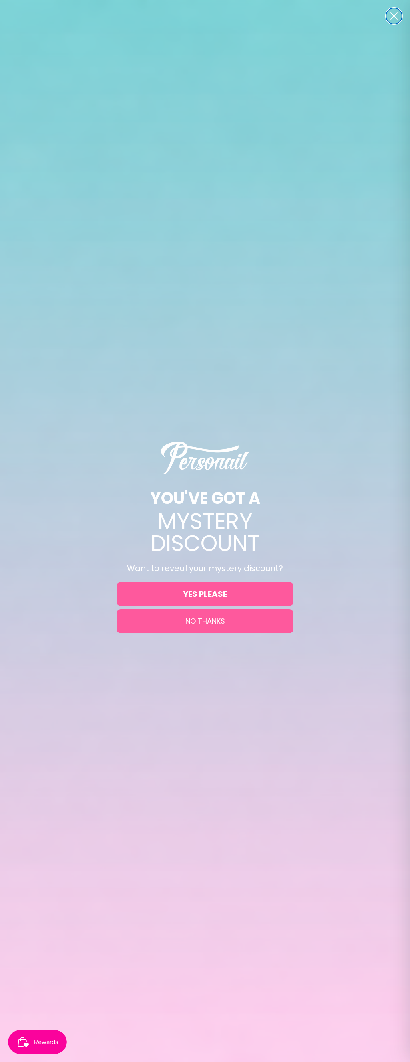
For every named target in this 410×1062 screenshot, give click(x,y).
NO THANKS (205, 621)
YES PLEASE (205, 594)
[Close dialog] (394, 16)
